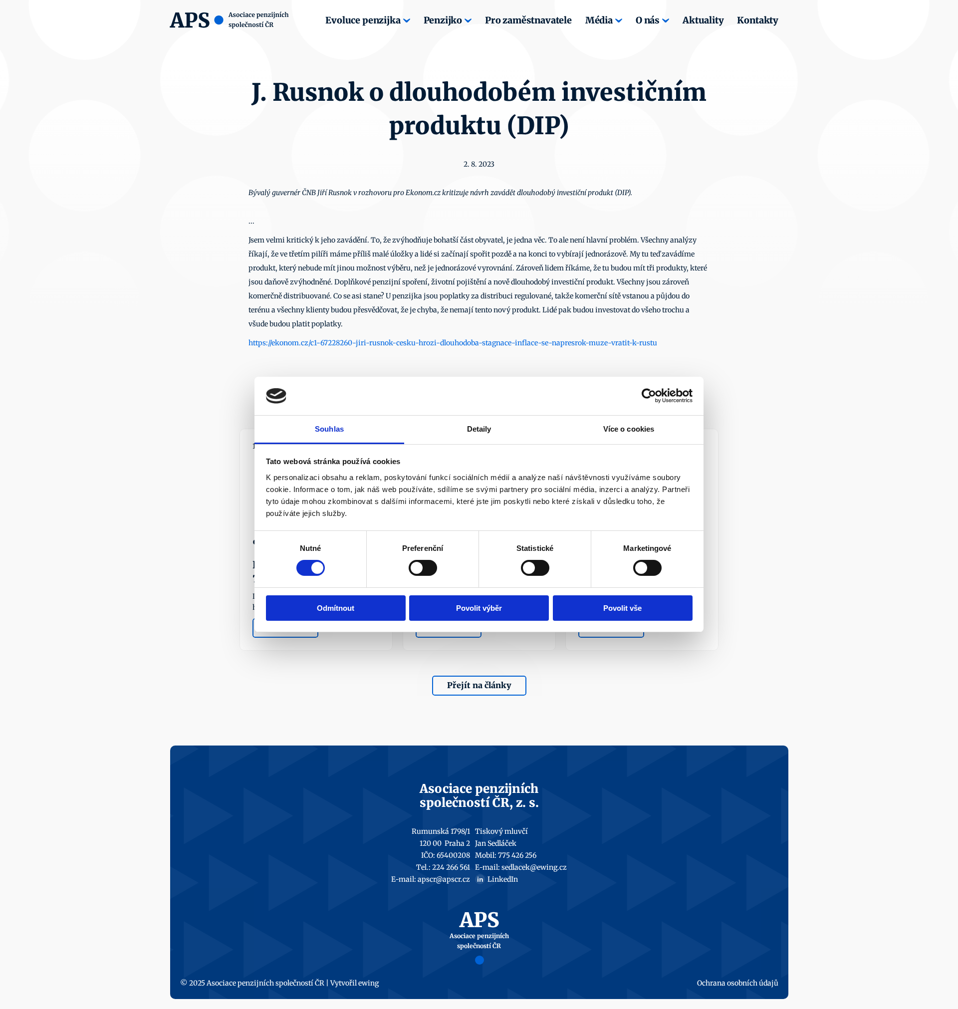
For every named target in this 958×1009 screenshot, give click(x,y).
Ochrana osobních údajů (737, 983)
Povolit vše (622, 608)
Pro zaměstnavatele (528, 20)
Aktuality (703, 20)
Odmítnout (335, 608)
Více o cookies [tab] (628, 429)
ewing (368, 983)
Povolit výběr (479, 608)
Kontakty (757, 20)
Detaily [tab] (479, 429)
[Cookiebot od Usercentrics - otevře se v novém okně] (649, 395)
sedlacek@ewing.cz (534, 867)
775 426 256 (517, 855)
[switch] (423, 568)
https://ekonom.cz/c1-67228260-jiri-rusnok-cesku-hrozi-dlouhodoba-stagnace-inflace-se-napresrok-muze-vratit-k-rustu (452, 342)
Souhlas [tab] (329, 429)
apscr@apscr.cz (444, 879)
